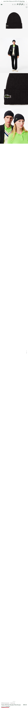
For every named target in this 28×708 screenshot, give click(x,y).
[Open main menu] (26, 4)
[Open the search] (24, 4)
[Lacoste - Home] (2, 4)
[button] (13, 4)
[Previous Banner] (1, 1)
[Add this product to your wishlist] (26, 7)
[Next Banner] (26, 1)
